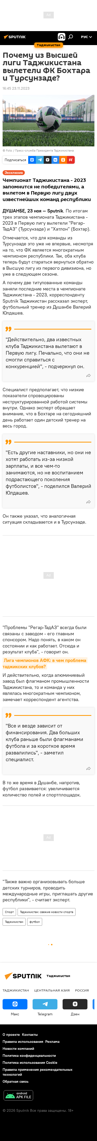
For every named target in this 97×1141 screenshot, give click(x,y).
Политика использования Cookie (30, 1062)
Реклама (52, 1041)
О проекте (11, 1034)
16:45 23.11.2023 (16, 88)
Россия (82, 990)
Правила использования (23, 1041)
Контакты (30, 1034)
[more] (88, 375)
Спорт (9, 912)
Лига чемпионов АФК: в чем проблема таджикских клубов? (45, 663)
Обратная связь (15, 1081)
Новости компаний (18, 1048)
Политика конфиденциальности (29, 1055)
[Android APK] (18, 1096)
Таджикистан (14, 922)
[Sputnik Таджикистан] (15, 39)
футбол (34, 922)
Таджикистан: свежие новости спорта (46, 912)
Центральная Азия (52, 990)
